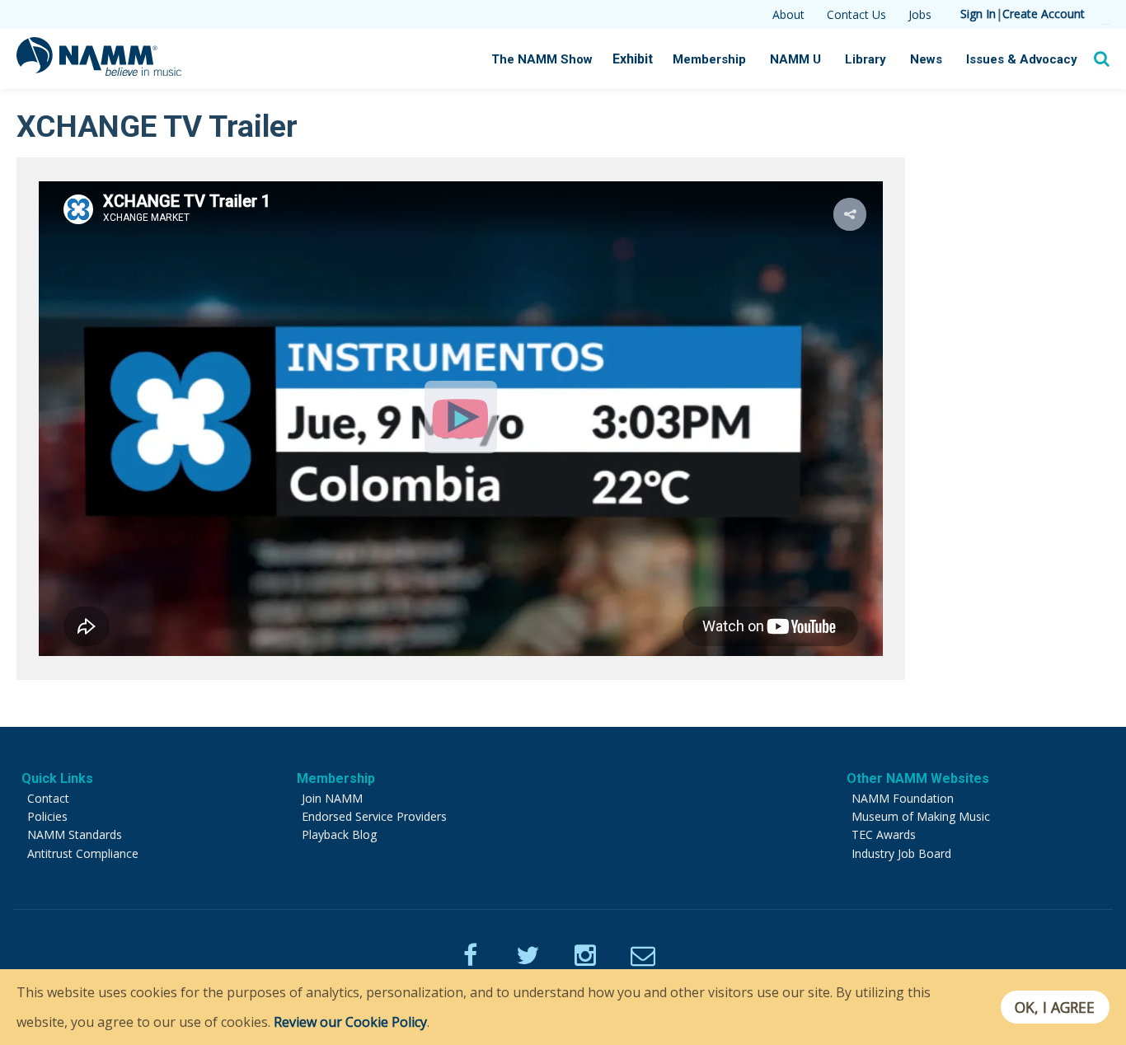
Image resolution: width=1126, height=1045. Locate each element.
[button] (849, 214)
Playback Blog (339, 834)
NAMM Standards (74, 834)
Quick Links (57, 778)
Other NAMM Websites (918, 778)
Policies (47, 816)
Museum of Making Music (921, 816)
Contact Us (856, 14)
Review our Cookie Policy (350, 1022)
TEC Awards (884, 834)
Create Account (1043, 13)
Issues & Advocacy (1021, 59)
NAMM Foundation (903, 798)
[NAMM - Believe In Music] (98, 71)
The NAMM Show (542, 59)
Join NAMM (332, 798)
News (926, 59)
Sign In (978, 13)
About (788, 14)
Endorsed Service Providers (374, 816)
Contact (48, 798)
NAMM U (795, 59)
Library (865, 59)
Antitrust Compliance (82, 853)
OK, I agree (1055, 1007)
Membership (709, 59)
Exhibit (632, 59)
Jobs (919, 14)
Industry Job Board (901, 853)
